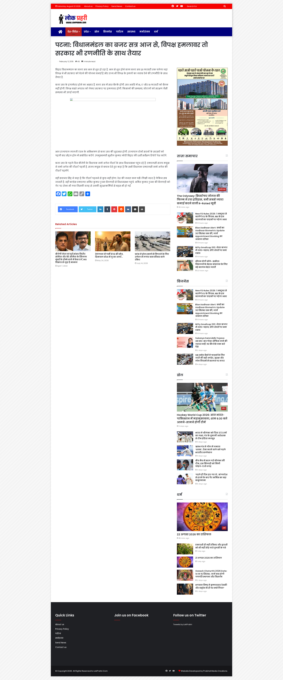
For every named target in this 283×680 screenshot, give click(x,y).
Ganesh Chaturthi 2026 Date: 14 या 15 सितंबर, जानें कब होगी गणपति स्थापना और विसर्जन (211, 573)
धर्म (156, 31)
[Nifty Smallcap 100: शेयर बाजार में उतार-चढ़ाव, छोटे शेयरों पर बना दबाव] (185, 251)
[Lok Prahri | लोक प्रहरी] (73, 19)
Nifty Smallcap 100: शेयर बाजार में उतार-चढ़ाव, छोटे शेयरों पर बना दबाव (211, 250)
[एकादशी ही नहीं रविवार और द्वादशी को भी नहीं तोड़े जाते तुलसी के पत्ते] (185, 548)
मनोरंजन (144, 31)
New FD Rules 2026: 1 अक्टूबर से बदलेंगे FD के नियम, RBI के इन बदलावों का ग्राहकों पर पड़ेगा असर (211, 216)
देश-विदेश (73, 31)
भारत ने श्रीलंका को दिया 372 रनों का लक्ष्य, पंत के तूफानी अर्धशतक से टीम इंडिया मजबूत (211, 435)
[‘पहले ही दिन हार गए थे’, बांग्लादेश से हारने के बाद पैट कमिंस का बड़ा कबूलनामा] (185, 478)
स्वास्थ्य (131, 31)
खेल (96, 31)
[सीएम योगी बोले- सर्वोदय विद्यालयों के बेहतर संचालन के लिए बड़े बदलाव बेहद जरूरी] (185, 265)
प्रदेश (86, 31)
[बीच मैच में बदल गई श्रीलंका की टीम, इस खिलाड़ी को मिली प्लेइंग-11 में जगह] (185, 464)
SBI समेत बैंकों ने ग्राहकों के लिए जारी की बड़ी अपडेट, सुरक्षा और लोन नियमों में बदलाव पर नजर (210, 358)
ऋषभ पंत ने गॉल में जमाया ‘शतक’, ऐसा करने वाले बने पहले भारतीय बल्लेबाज (210, 449)
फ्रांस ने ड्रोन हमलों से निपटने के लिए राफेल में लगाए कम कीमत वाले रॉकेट (152, 257)
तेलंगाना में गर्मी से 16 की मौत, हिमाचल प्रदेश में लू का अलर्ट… (109, 255)
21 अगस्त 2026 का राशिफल (208, 557)
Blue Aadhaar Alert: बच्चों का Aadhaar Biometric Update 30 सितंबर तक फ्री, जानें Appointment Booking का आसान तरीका (210, 233)
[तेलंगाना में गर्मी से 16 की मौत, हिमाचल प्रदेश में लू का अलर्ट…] (112, 241)
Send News (116, 6)
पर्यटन (119, 31)
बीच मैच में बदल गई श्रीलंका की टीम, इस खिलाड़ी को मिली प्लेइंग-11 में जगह (210, 463)
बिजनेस (107, 31)
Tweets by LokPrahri (182, 624)
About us (88, 6)
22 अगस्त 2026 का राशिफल (194, 534)
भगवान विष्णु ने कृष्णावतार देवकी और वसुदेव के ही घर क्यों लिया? (211, 586)
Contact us (130, 6)
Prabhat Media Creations (215, 671)
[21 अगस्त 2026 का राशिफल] (185, 562)
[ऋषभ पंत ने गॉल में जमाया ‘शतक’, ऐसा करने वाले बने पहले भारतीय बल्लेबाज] (185, 450)
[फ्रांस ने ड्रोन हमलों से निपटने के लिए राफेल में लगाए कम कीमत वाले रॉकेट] (152, 241)
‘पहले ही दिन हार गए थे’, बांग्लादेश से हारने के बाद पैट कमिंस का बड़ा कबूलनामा (211, 477)
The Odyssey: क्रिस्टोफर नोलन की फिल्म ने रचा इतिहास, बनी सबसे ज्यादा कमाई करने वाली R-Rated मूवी (200, 199)
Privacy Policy (102, 6)
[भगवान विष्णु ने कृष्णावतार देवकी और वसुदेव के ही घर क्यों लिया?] (185, 589)
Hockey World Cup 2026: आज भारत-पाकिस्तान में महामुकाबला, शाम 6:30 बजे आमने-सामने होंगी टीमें (202, 418)
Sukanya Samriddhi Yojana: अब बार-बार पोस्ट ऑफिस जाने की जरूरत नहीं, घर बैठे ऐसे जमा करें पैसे (211, 342)
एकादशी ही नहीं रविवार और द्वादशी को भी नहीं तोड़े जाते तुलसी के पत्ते (211, 546)
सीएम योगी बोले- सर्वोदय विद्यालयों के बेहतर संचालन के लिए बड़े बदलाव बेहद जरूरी (211, 264)
